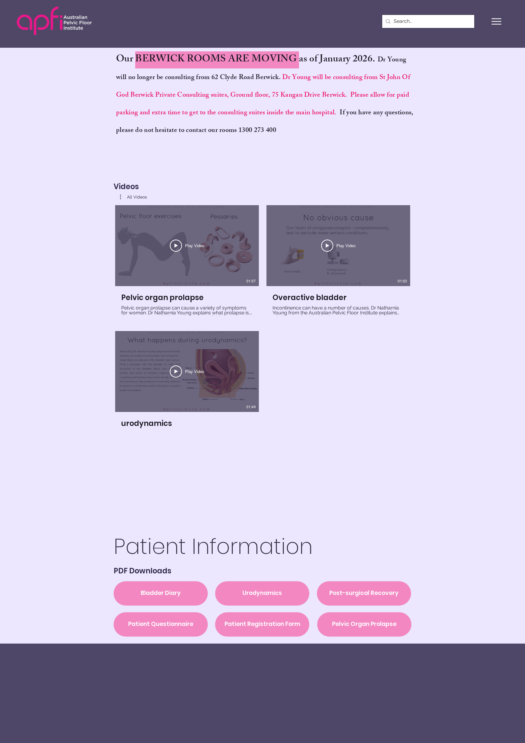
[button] (496, 21)
